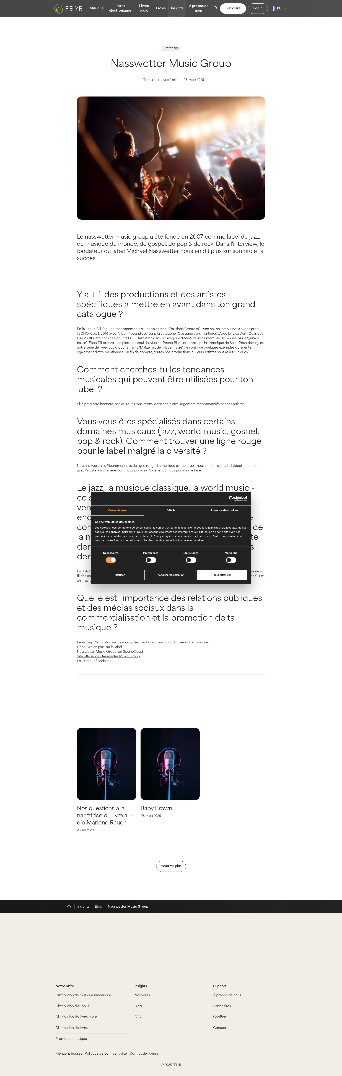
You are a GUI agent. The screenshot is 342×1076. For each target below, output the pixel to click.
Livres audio (144, 8)
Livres (161, 8)
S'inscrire (233, 8)
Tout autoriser (222, 574)
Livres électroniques (120, 8)
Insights (177, 8)
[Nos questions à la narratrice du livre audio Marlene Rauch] (106, 764)
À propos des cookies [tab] (224, 510)
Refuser (120, 574)
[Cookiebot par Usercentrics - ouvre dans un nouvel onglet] (231, 498)
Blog (98, 906)
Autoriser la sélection (171, 574)
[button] (317, 145)
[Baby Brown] (170, 764)
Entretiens (171, 48)
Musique (96, 8)
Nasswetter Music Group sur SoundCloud (110, 652)
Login (257, 8)
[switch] (151, 560)
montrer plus (171, 866)
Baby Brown (156, 809)
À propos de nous (198, 8)
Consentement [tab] (117, 510)
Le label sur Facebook (94, 661)
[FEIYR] (71, 906)
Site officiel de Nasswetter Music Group (108, 656)
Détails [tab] (171, 510)
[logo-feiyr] (69, 9)
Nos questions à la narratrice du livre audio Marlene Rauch (105, 816)
